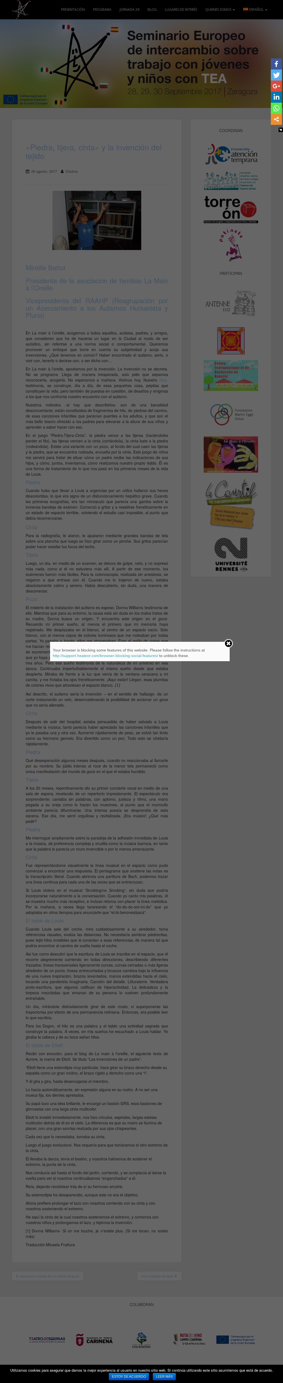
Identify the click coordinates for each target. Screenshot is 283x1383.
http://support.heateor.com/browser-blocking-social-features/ (105, 655)
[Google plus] (276, 86)
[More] (276, 119)
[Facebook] (276, 63)
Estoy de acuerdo (129, 1377)
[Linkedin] (276, 97)
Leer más (164, 1377)
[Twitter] (276, 75)
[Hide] (281, 130)
